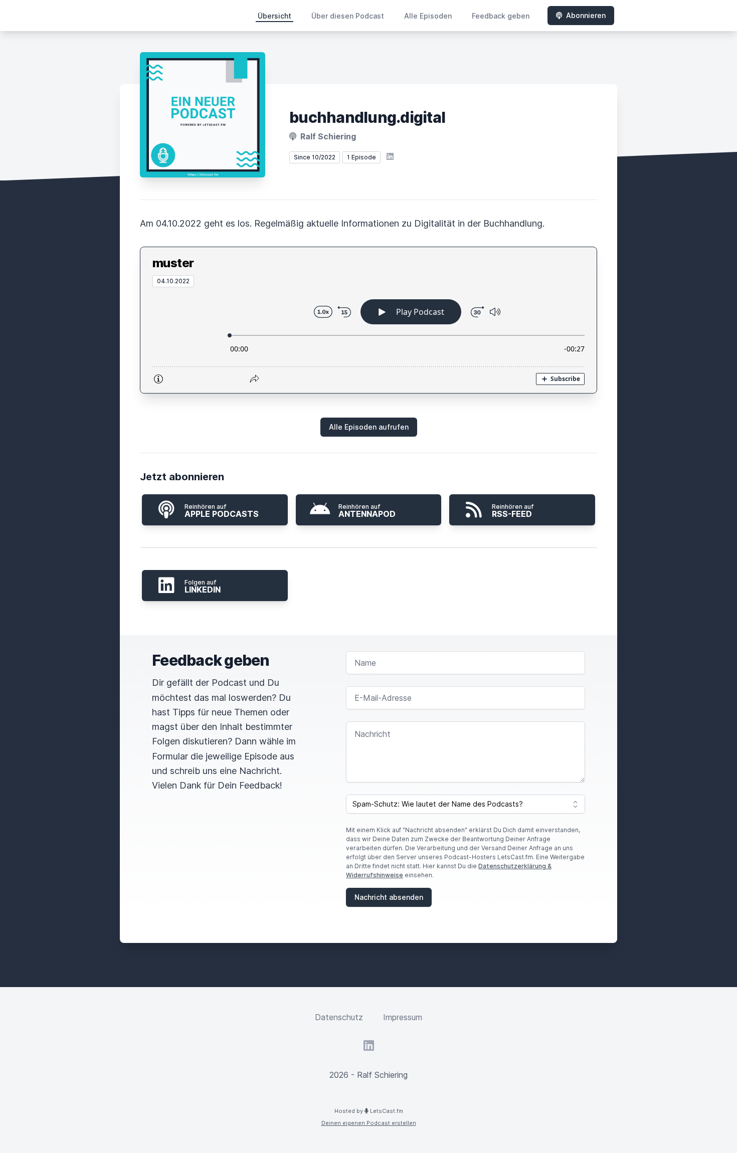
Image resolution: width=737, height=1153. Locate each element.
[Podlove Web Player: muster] (368, 340)
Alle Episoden (428, 16)
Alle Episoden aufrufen (369, 427)
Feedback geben (500, 16)
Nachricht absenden (388, 897)
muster (173, 263)
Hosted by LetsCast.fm (368, 1110)
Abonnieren (586, 15)
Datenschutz (339, 1017)
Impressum (402, 1017)
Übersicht (274, 16)
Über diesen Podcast (347, 16)
